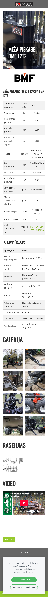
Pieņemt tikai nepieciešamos (24, 587)
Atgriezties (9, 539)
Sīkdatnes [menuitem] (24, 552)
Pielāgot (29, 572)
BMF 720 (34, 226)
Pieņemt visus (24, 580)
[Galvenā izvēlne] (4, 4)
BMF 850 (39, 230)
